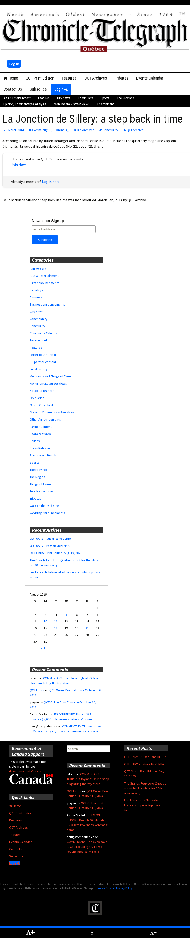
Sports (105, 98)
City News (63, 98)
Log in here (51, 181)
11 (55, 621)
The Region (37, 477)
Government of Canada (25, 771)
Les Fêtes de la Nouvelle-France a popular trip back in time (143, 805)
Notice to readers (42, 391)
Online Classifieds (42, 405)
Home (12, 78)
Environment (105, 104)
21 (87, 628)
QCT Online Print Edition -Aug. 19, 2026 (56, 553)
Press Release (40, 448)
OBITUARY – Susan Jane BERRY (51, 538)
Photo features (40, 434)
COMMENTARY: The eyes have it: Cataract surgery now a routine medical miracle (87, 847)
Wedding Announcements (47, 513)
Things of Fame (40, 484)
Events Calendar (149, 78)
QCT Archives (95, 78)
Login (59, 89)
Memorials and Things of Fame (51, 376)
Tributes (122, 78)
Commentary (39, 319)
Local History (39, 369)
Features (69, 78)
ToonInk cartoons (42, 491)
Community (85, 98)
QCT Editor (37, 690)
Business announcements (47, 304)
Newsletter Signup (48, 221)
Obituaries (37, 398)
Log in (14, 63)
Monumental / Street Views (72, 104)
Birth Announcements (44, 283)
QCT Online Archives (80, 130)
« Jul (44, 648)
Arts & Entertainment (17, 98)
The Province (125, 98)
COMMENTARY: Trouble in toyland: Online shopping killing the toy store (88, 779)
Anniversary (38, 268)
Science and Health (43, 455)
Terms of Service (104, 888)
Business (36, 297)
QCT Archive (135, 130)
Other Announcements (45, 419)
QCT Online (57, 130)
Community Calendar (44, 333)
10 (45, 621)
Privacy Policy (124, 888)
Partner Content (41, 426)
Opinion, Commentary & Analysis (24, 104)
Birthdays (36, 290)
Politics (35, 441)
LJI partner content (43, 362)
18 (55, 628)
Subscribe (38, 89)
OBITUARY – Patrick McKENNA (50, 546)
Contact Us (12, 89)
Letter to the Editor (43, 355)
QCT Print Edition (40, 78)
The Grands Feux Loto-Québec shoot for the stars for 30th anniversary (145, 788)
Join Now (18, 164)
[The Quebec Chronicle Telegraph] (95, 31)
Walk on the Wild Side (44, 506)
